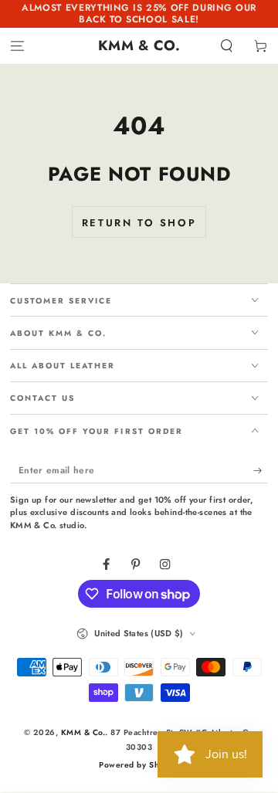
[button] (227, 46)
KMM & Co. (83, 732)
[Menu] (17, 46)
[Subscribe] (261, 470)
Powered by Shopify (138, 765)
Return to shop (139, 222)
